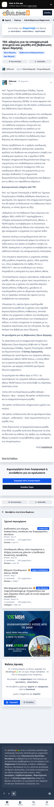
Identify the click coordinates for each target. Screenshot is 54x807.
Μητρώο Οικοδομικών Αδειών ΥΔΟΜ (15, 571)
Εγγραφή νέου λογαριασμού (27, 480)
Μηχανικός (24, 81)
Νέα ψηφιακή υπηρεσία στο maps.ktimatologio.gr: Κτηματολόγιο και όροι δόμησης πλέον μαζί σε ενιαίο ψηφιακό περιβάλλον (26, 592)
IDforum (10, 69)
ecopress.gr (46, 447)
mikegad (8, 604)
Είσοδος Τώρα (27, 487)
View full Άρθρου (10, 458)
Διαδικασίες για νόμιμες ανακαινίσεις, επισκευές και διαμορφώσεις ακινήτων (26, 531)
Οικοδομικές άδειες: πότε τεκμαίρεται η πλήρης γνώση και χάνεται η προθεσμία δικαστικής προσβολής (24, 552)
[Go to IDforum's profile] (3, 69)
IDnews (7, 537)
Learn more (5, 4)
